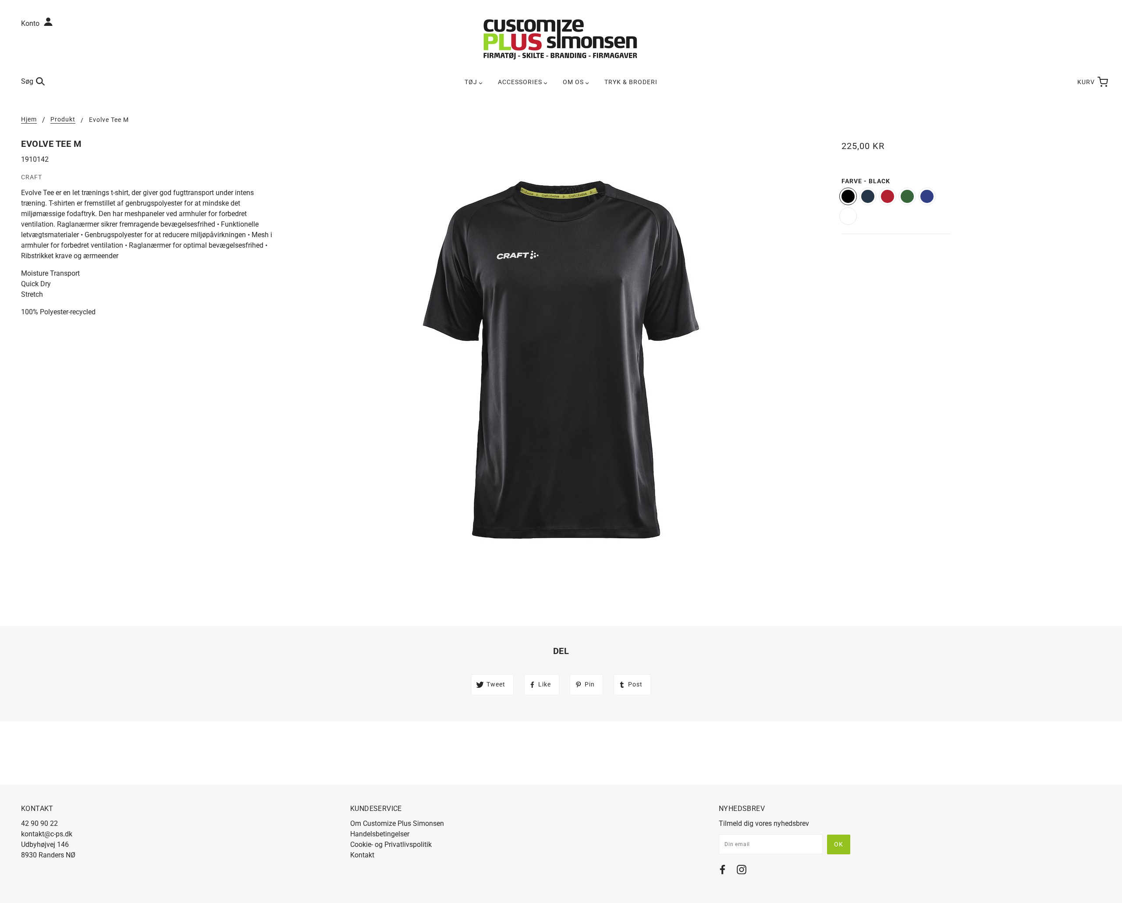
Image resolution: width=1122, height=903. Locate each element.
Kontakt (362, 855)
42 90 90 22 (39, 823)
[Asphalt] (867, 196)
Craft (31, 177)
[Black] (848, 196)
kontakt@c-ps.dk (46, 834)
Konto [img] (31, 23)
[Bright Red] (887, 196)
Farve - (866, 181)
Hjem (29, 119)
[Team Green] (907, 196)
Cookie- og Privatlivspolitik (391, 844)
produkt (62, 119)
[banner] (561, 39)
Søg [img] (27, 81)
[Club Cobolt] (927, 196)
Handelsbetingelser (379, 834)
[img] (722, 871)
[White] (848, 216)
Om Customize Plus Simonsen (397, 823)
